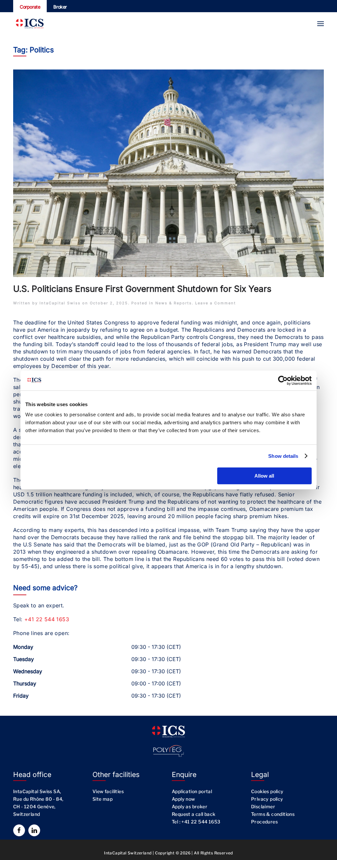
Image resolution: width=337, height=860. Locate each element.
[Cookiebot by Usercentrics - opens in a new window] (283, 380)
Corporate (30, 7)
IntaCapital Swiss (60, 303)
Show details (283, 456)
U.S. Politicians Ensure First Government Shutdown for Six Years (142, 289)
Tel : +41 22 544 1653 (196, 821)
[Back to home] (29, 23)
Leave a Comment (215, 303)
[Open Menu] (320, 23)
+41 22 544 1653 (46, 619)
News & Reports (173, 303)
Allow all (264, 476)
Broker (60, 7)
